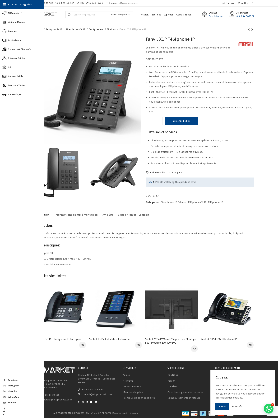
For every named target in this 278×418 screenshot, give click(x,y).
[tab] (76, 215)
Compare (177, 172)
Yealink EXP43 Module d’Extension (109, 339)
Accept (222, 406)
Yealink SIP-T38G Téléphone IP (219, 339)
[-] (148, 121)
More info (237, 406)
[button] (82, 345)
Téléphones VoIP (75, 29)
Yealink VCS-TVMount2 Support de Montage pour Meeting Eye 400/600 (170, 341)
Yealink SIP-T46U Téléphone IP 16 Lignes (57, 339)
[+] (160, 121)
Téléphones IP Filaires (102, 29)
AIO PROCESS (104, 413)
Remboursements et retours (196, 157)
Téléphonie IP (54, 29)
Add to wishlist (157, 172)
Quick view (80, 305)
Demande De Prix (181, 121)
